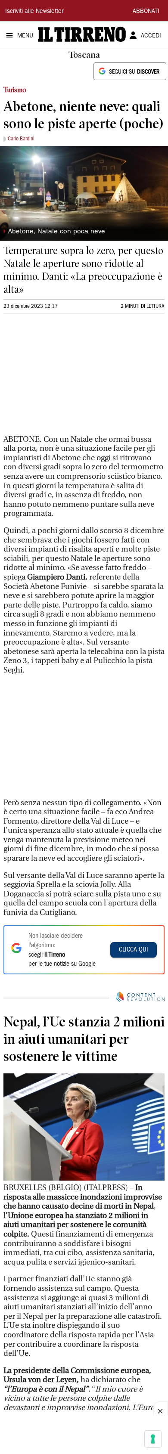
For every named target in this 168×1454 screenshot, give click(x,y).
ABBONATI (146, 12)
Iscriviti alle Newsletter (34, 12)
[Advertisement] (68, 377)
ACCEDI (151, 36)
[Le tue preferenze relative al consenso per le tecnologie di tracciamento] (153, 1439)
